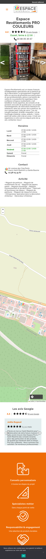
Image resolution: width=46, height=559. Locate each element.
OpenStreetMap (40, 401)
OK (24, 556)
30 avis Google (32, 32)
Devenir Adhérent (38, 2)
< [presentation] (2, 62)
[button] (23, 304)
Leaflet (32, 401)
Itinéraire (38, 397)
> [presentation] (43, 62)
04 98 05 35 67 (24, 38)
